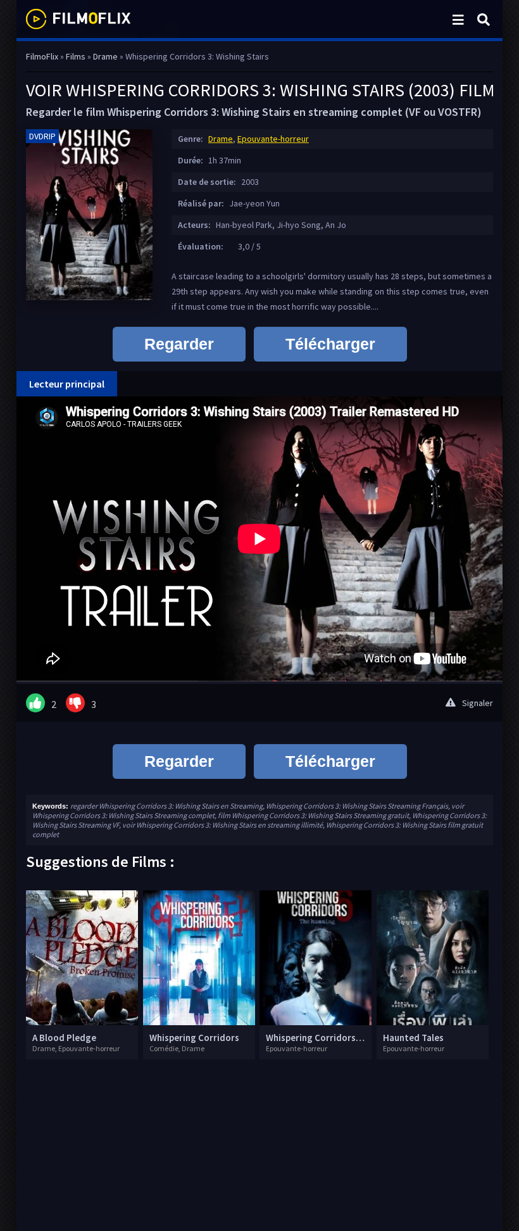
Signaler (477, 703)
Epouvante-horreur (273, 138)
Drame (220, 138)
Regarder (179, 344)
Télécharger (330, 344)
